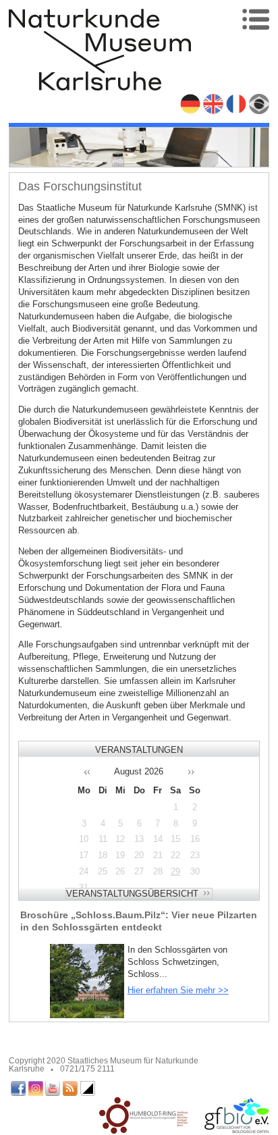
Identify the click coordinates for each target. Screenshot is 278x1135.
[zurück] (81, 771)
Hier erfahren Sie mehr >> (178, 990)
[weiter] (197, 771)
